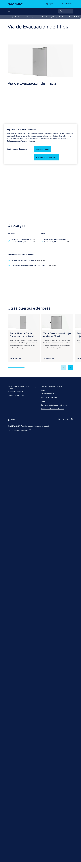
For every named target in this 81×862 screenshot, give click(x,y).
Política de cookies (14, 141)
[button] (70, 367)
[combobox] (65, 11)
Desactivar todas (42, 149)
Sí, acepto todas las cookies (46, 157)
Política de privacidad (49, 397)
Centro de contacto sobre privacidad (54, 405)
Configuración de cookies (17, 149)
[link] (11, 17)
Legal (43, 390)
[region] (40, 144)
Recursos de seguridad (16, 395)
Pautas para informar (15, 392)
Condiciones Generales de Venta (52, 409)
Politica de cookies (48, 394)
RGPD (43, 401)
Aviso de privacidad (28, 141)
